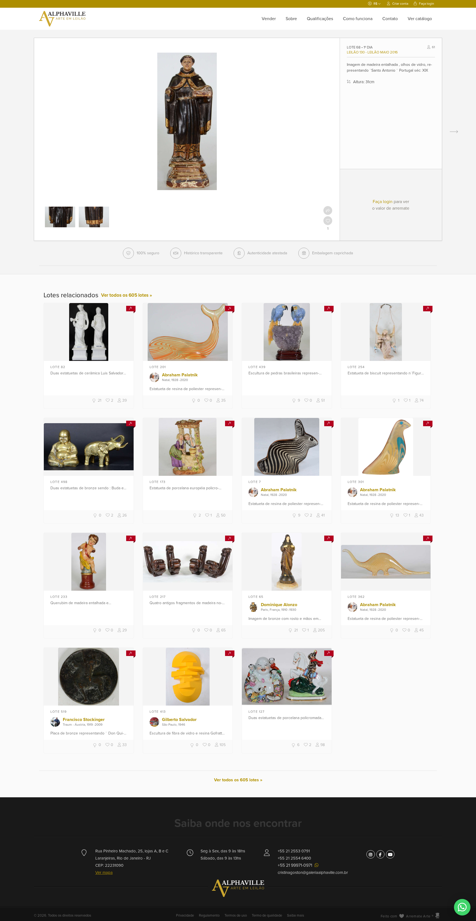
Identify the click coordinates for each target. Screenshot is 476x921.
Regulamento (209, 915)
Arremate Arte (418, 916)
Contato (390, 18)
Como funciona (357, 18)
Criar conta (399, 4)
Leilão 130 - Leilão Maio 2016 (372, 52)
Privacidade (185, 915)
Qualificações (320, 18)
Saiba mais (295, 915)
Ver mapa (104, 872)
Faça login (426, 4)
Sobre (291, 18)
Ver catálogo (420, 18)
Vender (269, 18)
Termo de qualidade (267, 915)
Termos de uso (236, 915)
